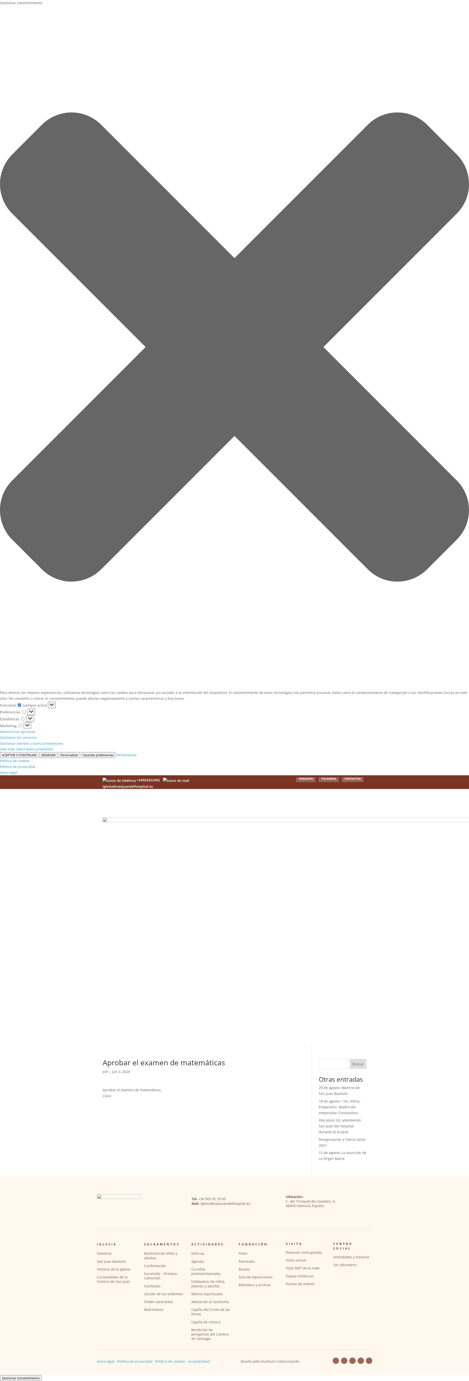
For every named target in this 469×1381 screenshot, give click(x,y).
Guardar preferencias (98, 755)
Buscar (358, 1064)
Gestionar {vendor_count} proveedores (31, 743)
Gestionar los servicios (18, 737)
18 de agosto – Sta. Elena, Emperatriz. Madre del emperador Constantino (339, 1107)
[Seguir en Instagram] (361, 1361)
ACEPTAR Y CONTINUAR (19, 755)
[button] (234, 348)
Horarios (306, 778)
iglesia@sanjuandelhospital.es (225, 1203)
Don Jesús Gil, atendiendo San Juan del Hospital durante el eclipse (340, 1126)
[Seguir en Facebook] (336, 1361)
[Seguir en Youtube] (344, 1361)
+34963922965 (148, 780)
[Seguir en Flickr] (352, 1361)
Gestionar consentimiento (21, 1378)
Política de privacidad (17, 766)
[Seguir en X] (369, 1361)
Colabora (328, 778)
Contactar (352, 778)
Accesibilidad (199, 1361)
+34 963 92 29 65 (212, 1199)
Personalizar (69, 755)
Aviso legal (8, 772)
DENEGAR (48, 755)
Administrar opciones (17, 731)
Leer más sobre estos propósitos (26, 749)
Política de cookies (15, 760)
